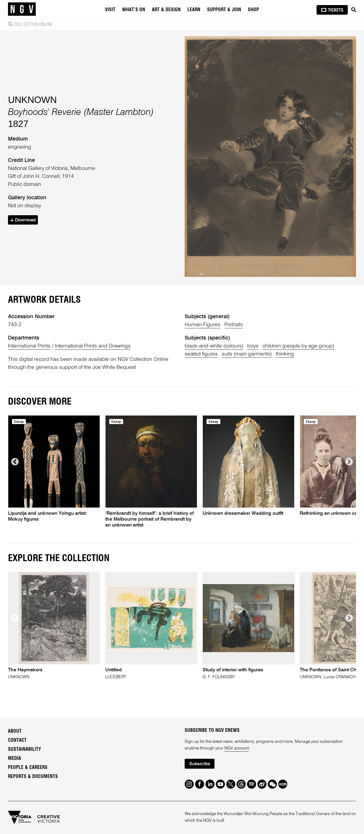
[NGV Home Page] (22, 9)
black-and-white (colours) (214, 346)
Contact (17, 740)
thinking (285, 354)
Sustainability (24, 749)
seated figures (201, 354)
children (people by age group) (298, 346)
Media (14, 758)
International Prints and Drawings (93, 346)
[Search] (353, 9)
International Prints (29, 346)
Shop (253, 9)
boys (252, 346)
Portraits (233, 325)
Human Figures (202, 325)
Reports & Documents (33, 776)
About (15, 731)
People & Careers (27, 767)
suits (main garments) (247, 354)
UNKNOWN (32, 99)
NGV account (236, 748)
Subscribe (199, 764)
